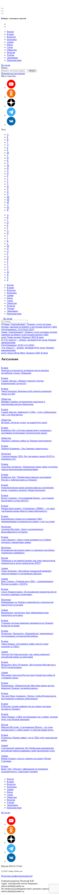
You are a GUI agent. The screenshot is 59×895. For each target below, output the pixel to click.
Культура (11, 37)
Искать (32, 71)
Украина (26, 337)
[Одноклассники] (11, 97)
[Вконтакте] (11, 124)
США (34, 337)
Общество (12, 50)
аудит (4, 337)
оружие (18, 337)
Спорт (10, 47)
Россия (10, 31)
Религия (11, 52)
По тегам (5, 65)
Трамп (10, 337)
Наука (10, 44)
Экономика (12, 57)
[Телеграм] (11, 115)
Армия (10, 42)
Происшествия (14, 60)
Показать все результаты (13, 73)
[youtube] (11, 87)
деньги (10, 353)
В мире (10, 34)
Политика (12, 39)
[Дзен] (11, 106)
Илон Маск (20, 353)
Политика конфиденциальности (17, 876)
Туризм (10, 55)
